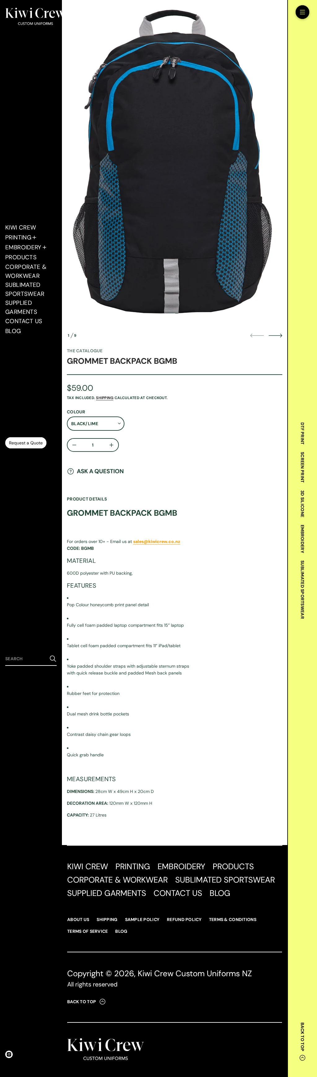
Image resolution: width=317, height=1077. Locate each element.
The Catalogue (85, 351)
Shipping (104, 397)
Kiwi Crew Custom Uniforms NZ (195, 973)
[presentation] (174, 167)
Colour (76, 412)
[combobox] (26, 658)
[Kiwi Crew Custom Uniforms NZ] (35, 17)
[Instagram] (9, 1054)
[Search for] (53, 658)
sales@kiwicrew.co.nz (156, 541)
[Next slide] (275, 335)
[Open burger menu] (302, 12)
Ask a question (100, 471)
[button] (31, 659)
